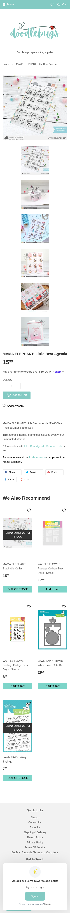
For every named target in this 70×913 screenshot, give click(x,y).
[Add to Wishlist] (28, 510)
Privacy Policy (35, 842)
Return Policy (35, 837)
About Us (35, 827)
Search (35, 817)
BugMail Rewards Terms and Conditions (35, 852)
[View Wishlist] (51, 4)
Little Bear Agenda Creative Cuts (43, 446)
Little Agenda (37, 457)
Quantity (7, 379)
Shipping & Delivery (35, 832)
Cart (64, 4)
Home (6, 64)
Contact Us (35, 822)
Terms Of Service (35, 847)
